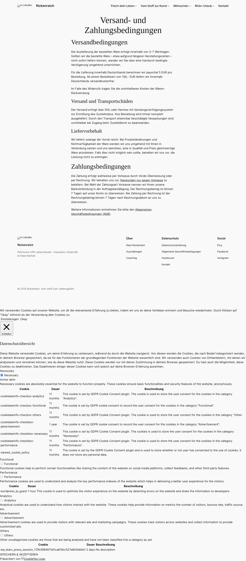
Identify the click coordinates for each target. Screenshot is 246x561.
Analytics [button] (6, 496)
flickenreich (45, 6)
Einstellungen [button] (10, 319)
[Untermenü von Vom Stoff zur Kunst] (168, 6)
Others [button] (4, 531)
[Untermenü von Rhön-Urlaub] (213, 6)
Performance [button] (8, 472)
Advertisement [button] (10, 513)
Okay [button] (23, 319)
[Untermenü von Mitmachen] (190, 6)
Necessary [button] (7, 371)
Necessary (11, 375)
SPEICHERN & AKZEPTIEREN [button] (19, 554)
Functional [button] (7, 459)
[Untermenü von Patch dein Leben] (136, 6)
